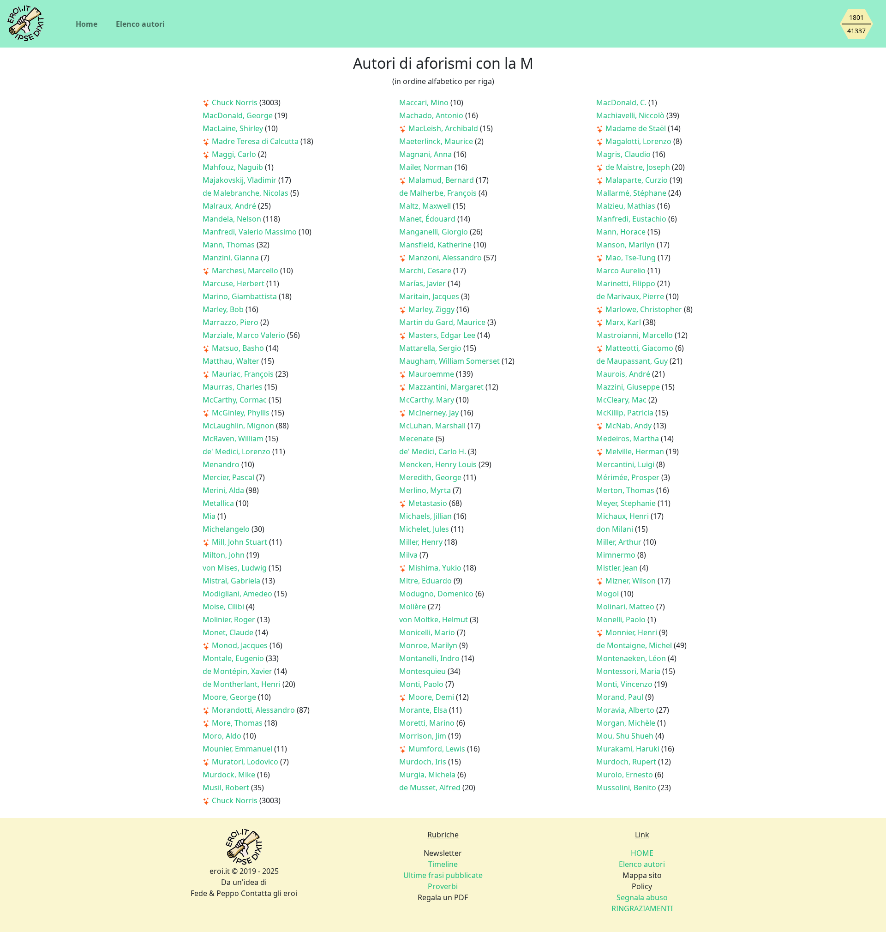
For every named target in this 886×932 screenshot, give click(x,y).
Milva (409, 555)
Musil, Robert (227, 787)
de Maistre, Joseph (638, 167)
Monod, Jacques (240, 645)
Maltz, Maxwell (426, 206)
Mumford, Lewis (437, 749)
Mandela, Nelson (233, 219)
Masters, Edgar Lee (442, 335)
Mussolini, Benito (627, 787)
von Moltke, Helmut (434, 619)
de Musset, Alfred (430, 787)
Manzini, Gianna (232, 258)
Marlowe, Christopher (644, 309)
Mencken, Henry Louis (439, 464)
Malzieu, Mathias (626, 206)
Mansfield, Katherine (436, 245)
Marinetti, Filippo (626, 283)
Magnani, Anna (426, 154)
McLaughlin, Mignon (239, 426)
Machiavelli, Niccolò (631, 115)
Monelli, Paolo (621, 619)
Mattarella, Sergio (431, 348)
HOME (642, 853)
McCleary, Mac (622, 400)
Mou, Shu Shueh (625, 736)
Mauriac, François (243, 374)
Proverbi (443, 886)
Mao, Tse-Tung (631, 258)
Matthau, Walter (232, 361)
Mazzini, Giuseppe (629, 387)
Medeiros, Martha (628, 438)
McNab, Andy (629, 426)
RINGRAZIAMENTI (642, 908)
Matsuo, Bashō (239, 348)
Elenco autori (140, 24)
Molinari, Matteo (626, 606)
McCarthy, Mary (427, 400)
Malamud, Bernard (442, 180)
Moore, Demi (432, 697)
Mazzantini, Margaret (446, 387)
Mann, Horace (621, 232)
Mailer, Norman (427, 167)
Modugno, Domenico (437, 594)
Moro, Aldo (223, 736)
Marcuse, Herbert (234, 283)
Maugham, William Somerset (450, 361)
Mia (210, 516)
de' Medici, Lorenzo (237, 451)
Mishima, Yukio (435, 568)
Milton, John (224, 555)
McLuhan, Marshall (433, 426)
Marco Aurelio (621, 270)
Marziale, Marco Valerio (245, 335)
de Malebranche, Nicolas (246, 193)
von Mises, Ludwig (236, 568)
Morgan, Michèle (626, 723)
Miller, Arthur (619, 542)
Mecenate (417, 438)
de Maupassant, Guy (633, 361)
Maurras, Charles (233, 387)
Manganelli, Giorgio (434, 232)
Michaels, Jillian (426, 516)
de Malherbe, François (439, 193)
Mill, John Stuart (240, 542)
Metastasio (428, 503)
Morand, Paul (620, 697)
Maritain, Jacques (430, 296)
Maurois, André (624, 374)
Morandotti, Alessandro (254, 710)
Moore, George (230, 697)
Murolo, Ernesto (625, 775)
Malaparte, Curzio (637, 180)
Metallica (219, 503)
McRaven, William (234, 438)
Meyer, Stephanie (627, 503)
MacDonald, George (239, 115)
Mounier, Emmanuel (238, 749)
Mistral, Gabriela (232, 581)
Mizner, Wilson (631, 581)
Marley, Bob (224, 309)
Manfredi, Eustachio (632, 219)
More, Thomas (238, 723)
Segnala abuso (642, 897)
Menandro (222, 464)
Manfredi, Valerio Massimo (251, 232)
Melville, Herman (635, 451)
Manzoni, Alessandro (446, 258)
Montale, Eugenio (234, 658)
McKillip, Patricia (625, 413)
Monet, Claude (229, 632)
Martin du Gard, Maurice (443, 322)
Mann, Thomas (230, 245)
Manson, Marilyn (626, 245)
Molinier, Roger (230, 619)
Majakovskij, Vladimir (240, 180)
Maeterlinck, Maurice (437, 141)
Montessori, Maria (629, 671)
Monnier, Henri (632, 632)
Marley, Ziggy (432, 309)
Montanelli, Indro (430, 658)
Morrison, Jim (423, 736)
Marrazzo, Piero (231, 322)
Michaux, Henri (623, 516)
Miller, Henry (421, 542)
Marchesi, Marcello (246, 270)
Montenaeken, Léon (632, 658)
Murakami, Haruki (628, 749)
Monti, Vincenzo (625, 684)
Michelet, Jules (425, 529)
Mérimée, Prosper (628, 477)
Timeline (443, 864)
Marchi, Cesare (426, 270)
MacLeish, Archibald (444, 128)
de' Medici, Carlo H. (433, 451)
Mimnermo (616, 555)
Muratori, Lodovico (246, 762)
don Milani (615, 529)
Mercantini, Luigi (626, 464)
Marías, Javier (423, 283)
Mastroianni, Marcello (635, 335)
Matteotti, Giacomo (640, 348)
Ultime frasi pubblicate (443, 875)
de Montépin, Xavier (238, 671)
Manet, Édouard (428, 219)
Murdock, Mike (230, 775)
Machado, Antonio (432, 115)
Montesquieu (423, 671)
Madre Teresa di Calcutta (256, 141)
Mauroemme (432, 374)
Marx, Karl (624, 322)
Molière (413, 606)
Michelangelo (227, 529)
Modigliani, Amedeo (238, 594)
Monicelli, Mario (428, 632)
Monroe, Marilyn (429, 645)
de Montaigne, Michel (635, 645)
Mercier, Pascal (229, 477)
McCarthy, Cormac (236, 400)
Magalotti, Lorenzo (639, 141)
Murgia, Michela (428, 775)
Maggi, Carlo (235, 154)
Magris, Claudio (624, 154)
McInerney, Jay (434, 413)
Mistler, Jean (618, 568)
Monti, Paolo (422, 684)
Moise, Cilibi (224, 606)
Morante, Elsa (424, 710)
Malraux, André (230, 206)
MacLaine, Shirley (234, 128)
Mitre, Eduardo (426, 581)
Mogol (608, 594)
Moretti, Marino (427, 723)
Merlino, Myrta (426, 490)
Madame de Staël (636, 128)
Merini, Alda (224, 490)
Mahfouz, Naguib (234, 167)
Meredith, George (431, 477)
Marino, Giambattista (241, 296)
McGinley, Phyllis (241, 413)
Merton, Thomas (626, 490)
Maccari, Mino (424, 102)
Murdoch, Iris (423, 762)
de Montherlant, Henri (242, 684)
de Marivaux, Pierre (631, 296)
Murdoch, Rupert (627, 762)
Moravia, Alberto (626, 710)
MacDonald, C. (622, 102)
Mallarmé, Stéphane (632, 193)
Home (86, 24)
